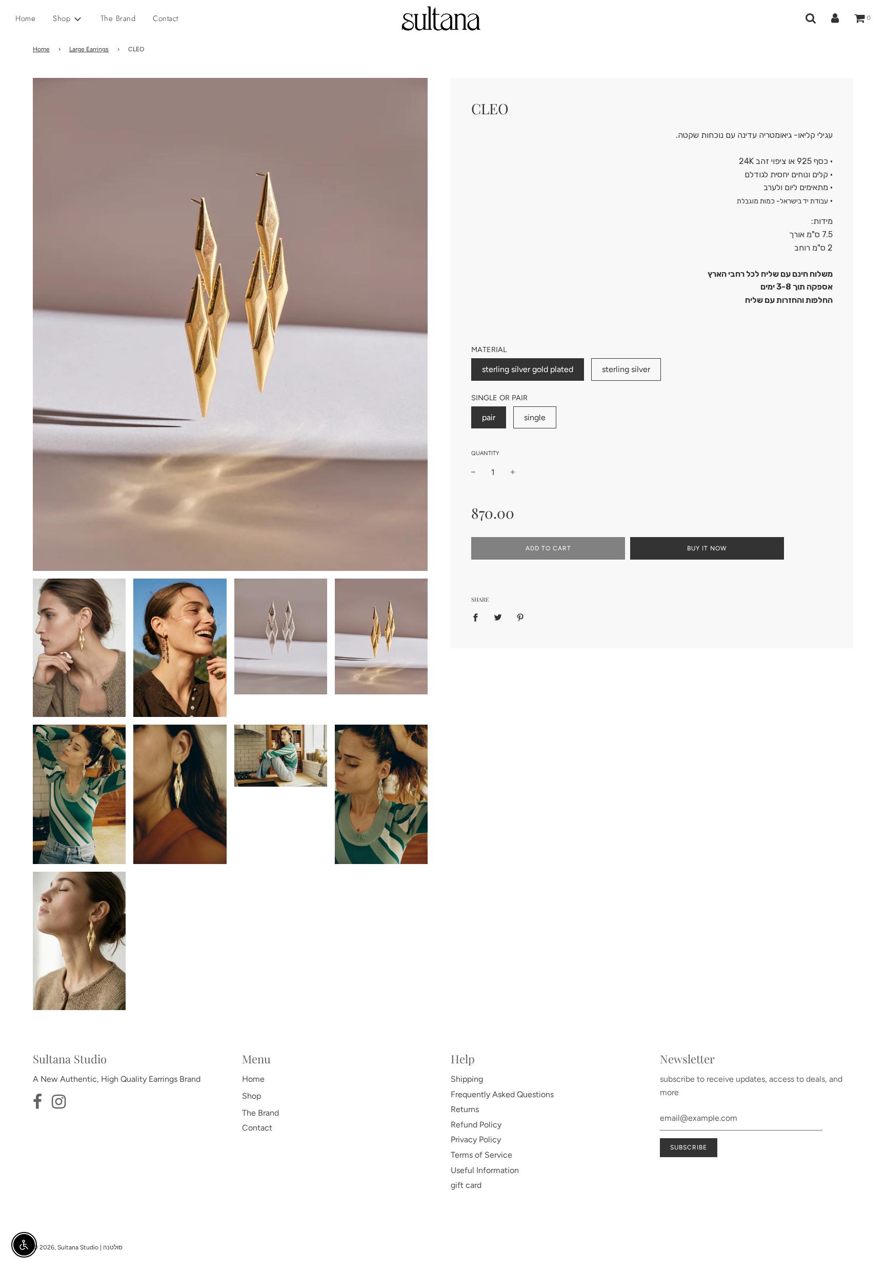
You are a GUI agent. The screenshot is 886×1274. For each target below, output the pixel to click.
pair (488, 417)
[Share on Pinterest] (520, 617)
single (535, 417)
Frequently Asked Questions (502, 1094)
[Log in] (835, 18)
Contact (165, 18)
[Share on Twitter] (498, 617)
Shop (251, 1096)
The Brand (118, 18)
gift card (466, 1185)
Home (25, 18)
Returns (465, 1109)
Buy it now (707, 548)
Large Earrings (89, 49)
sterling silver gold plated (527, 369)
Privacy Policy (476, 1139)
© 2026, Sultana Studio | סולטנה (78, 1247)
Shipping (467, 1079)
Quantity (485, 453)
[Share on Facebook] (478, 617)
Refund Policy (476, 1124)
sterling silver (626, 369)
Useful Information (485, 1170)
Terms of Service (481, 1155)
